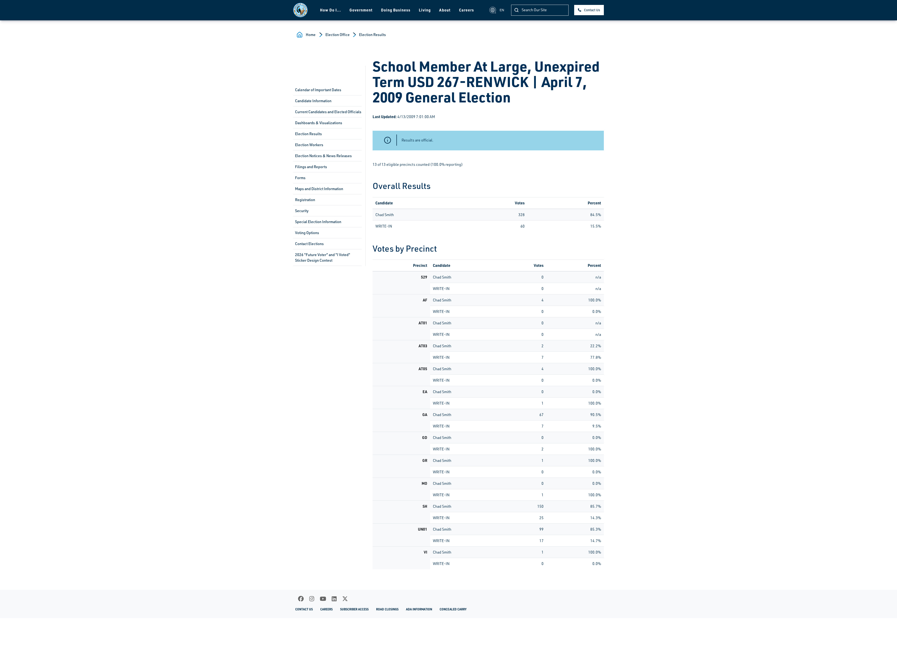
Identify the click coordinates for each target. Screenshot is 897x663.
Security (302, 210)
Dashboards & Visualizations (318, 122)
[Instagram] (311, 599)
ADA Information (419, 609)
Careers (466, 9)
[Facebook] (300, 599)
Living (425, 9)
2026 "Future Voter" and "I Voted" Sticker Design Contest (322, 257)
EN (502, 10)
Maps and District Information (319, 188)
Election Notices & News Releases (323, 155)
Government (361, 9)
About (445, 9)
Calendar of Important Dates (318, 89)
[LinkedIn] (334, 599)
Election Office (337, 34)
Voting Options (307, 232)
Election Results (372, 34)
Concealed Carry (453, 609)
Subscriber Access (354, 609)
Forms (300, 177)
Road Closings (387, 609)
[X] (345, 599)
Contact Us (592, 10)
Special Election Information (318, 221)
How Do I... (330, 9)
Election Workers (309, 144)
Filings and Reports (311, 166)
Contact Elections (309, 243)
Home (311, 34)
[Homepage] (300, 10)
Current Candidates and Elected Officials (328, 111)
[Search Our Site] (516, 10)
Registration (305, 199)
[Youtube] (323, 599)
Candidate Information (313, 100)
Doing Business (395, 9)
